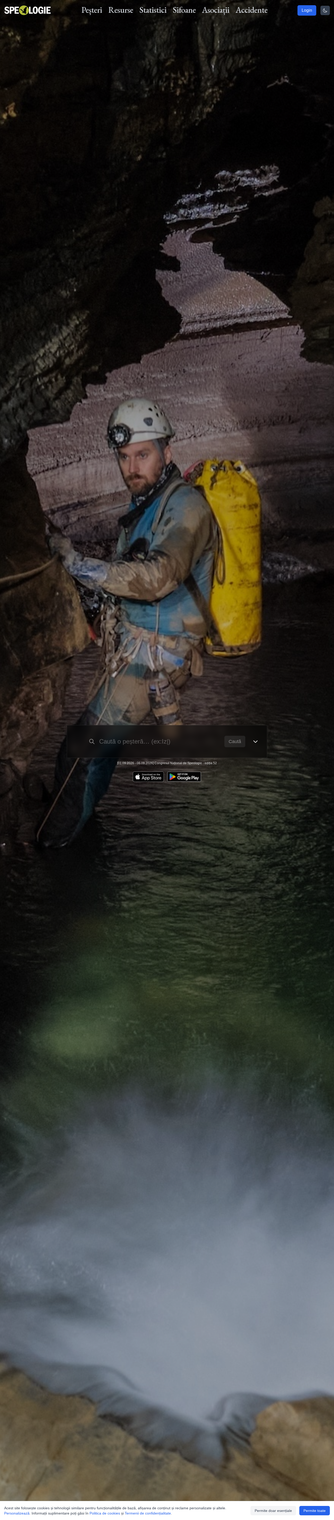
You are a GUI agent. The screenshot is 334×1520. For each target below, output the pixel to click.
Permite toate (314, 1511)
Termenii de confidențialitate (148, 1513)
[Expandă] (255, 741)
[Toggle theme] (325, 10)
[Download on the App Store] (148, 776)
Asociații (215, 9)
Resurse (120, 9)
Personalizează (16, 1513)
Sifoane (184, 9)
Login (307, 10)
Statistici (152, 9)
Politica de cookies (105, 1513)
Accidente (251, 9)
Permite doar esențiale (273, 1511)
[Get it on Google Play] (184, 776)
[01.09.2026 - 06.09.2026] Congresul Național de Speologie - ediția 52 (167, 763)
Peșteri (91, 9)
